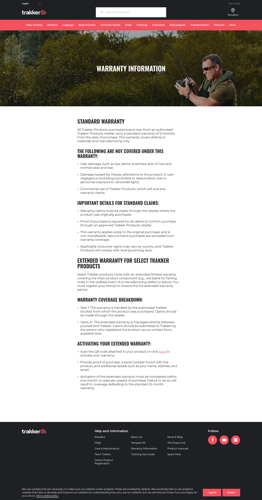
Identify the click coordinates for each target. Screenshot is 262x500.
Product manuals (177, 448)
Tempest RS (138, 442)
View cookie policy (47, 495)
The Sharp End (176, 442)
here (162, 351)
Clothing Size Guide (143, 454)
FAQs (98, 442)
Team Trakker (103, 454)
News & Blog (234, 3)
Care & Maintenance (107, 448)
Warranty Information (144, 448)
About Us (136, 437)
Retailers (100, 437)
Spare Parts (174, 454)
